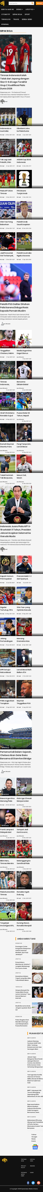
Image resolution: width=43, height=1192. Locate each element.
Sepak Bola (17, 14)
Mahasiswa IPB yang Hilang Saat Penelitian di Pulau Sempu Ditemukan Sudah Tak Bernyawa (35, 1124)
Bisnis (19, 9)
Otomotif (5, 14)
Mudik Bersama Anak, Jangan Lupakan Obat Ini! (23, 1008)
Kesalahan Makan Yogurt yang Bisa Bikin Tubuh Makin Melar (23, 978)
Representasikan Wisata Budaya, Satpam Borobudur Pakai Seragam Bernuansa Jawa (34, 1108)
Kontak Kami (32, 1160)
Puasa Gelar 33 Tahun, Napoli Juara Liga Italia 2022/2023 (24, 417)
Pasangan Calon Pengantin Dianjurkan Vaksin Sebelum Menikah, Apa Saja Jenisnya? (23, 950)
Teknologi (6, 19)
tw (33, 1185)
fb (28, 1185)
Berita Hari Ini (7, 9)
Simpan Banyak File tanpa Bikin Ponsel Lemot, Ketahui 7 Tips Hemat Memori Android (22, 994)
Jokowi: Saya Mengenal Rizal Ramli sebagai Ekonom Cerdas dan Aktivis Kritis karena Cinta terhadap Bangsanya (35, 1062)
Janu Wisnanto (6, 323)
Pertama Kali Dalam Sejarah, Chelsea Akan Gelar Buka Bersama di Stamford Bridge (15, 755)
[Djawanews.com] (2, 3)
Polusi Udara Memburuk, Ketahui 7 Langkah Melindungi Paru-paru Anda (22, 965)
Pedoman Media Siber (24, 1174)
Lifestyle (29, 9)
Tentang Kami (24, 1160)
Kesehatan (18, 943)
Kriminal (5, 24)
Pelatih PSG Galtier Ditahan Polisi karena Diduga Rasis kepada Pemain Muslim (15, 307)
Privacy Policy (23, 1166)
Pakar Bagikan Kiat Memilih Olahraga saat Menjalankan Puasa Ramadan (22, 1023)
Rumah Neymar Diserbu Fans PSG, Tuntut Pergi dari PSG (7, 448)
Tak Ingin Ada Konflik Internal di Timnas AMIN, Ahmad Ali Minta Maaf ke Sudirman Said (35, 1079)
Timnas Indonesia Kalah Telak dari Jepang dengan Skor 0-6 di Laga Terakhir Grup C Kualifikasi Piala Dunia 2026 (14, 82)
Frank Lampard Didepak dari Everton (7, 832)
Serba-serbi (27, 19)
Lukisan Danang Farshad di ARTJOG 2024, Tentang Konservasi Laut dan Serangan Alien (34, 1045)
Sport (27, 14)
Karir (32, 1172)
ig (38, 1185)
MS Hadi (5, 101)
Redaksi (32, 1166)
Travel (16, 19)
